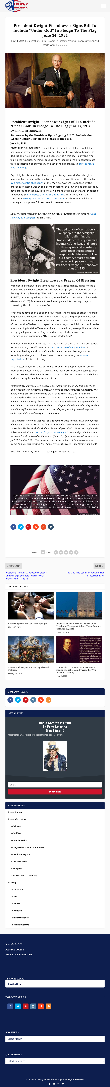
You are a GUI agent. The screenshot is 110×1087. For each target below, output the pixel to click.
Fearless (16, 903)
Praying (71, 40)
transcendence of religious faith (68, 347)
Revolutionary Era (21, 854)
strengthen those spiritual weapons (43, 198)
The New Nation (20, 861)
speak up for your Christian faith (51, 432)
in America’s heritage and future (45, 194)
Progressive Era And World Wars (28, 847)
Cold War (16, 833)
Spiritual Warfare (20, 924)
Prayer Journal (15, 812)
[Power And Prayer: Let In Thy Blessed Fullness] (31, 649)
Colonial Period (19, 840)
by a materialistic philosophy (27, 182)
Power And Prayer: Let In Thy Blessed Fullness (28, 668)
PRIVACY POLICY (14, 949)
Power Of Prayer (20, 917)
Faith (43, 40)
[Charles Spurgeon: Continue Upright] (31, 605)
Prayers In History (56, 40)
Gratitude (17, 910)
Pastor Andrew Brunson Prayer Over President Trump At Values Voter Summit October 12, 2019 (78, 626)
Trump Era (17, 868)
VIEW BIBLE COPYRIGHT (18, 954)
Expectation (33, 40)
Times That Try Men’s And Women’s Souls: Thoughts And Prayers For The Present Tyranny (76, 670)
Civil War (16, 826)
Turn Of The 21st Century (24, 875)
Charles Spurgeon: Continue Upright (27, 623)
